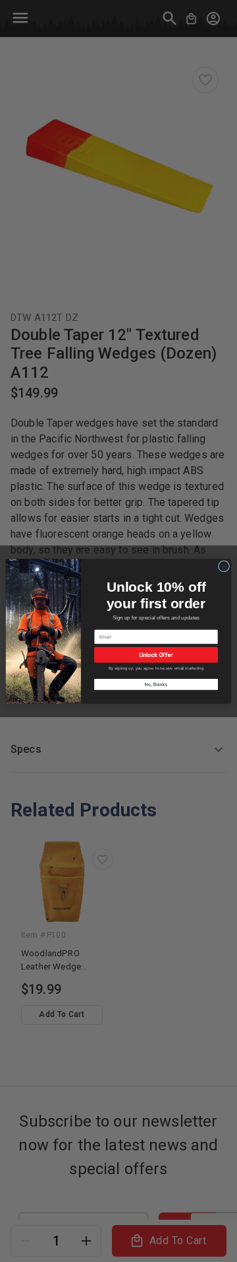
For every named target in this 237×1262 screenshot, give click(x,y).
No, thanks (156, 683)
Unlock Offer (155, 654)
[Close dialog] (223, 566)
